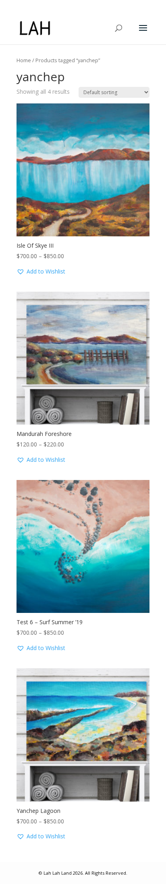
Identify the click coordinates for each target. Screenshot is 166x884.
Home (24, 60)
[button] (41, 271)
